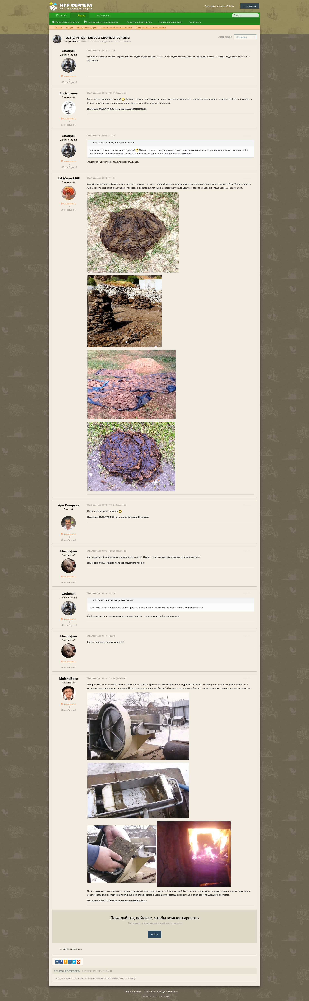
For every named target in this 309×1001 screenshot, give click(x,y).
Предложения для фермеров (103, 21)
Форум (81, 15)
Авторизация (225, 36)
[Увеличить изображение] (138, 725)
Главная (61, 15)
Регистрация (250, 5)
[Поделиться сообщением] (254, 50)
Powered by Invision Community (154, 996)
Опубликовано (101, 50)
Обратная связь (133, 991)
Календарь (103, 15)
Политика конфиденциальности (161, 991)
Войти (154, 934)
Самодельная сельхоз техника (114, 41)
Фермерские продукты (67, 21)
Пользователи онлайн (170, 21)
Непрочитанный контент (139, 21)
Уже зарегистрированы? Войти (219, 5)
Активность (194, 21)
